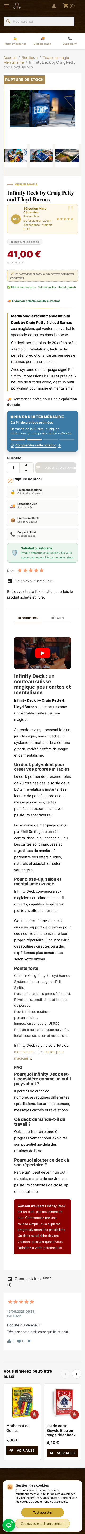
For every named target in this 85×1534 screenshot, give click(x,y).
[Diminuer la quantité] (26, 470)
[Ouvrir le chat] (8, 1525)
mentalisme (24, 1052)
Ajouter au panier (55, 468)
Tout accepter (42, 1512)
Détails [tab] (57, 618)
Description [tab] (28, 618)
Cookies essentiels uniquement (42, 1523)
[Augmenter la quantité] (26, 465)
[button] (42, 653)
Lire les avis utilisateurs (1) (33, 581)
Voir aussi (22, 1450)
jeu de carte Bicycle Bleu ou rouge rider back (61, 1430)
